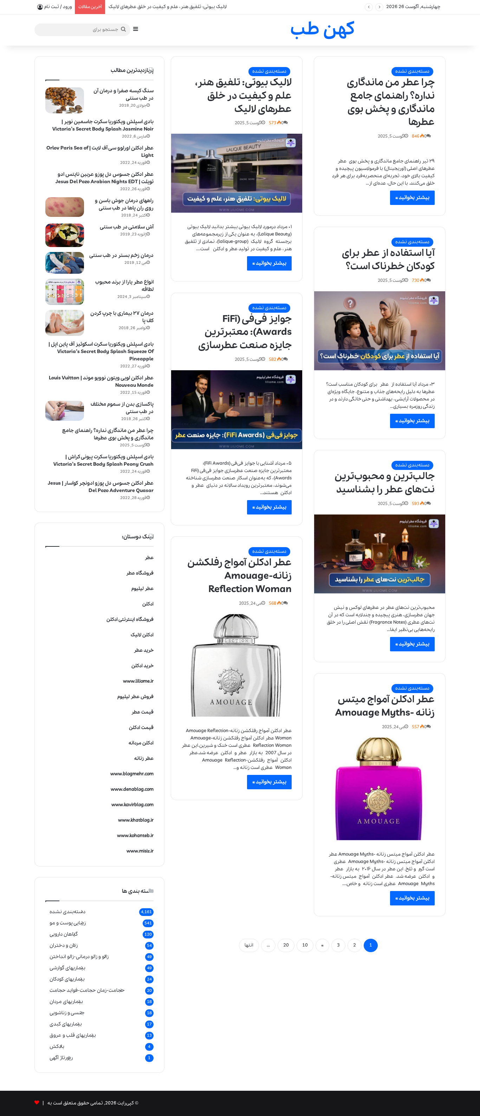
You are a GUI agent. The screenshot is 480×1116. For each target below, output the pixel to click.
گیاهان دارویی (64, 934)
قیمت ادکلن (141, 727)
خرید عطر (144, 650)
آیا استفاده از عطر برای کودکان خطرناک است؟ (388, 259)
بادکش (57, 1046)
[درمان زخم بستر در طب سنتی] (64, 263)
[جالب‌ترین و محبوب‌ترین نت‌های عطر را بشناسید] (379, 553)
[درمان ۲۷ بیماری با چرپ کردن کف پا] (64, 323)
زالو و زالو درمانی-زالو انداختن (79, 956)
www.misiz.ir (140, 851)
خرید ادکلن (142, 666)
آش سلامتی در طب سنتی (127, 227)
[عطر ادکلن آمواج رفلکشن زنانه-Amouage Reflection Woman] (236, 665)
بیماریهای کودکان (67, 979)
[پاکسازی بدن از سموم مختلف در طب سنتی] (64, 411)
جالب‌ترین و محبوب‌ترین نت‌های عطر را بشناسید (385, 483)
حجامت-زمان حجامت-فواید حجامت (87, 990)
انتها (249, 945)
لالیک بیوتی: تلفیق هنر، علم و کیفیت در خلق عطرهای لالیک (243, 96)
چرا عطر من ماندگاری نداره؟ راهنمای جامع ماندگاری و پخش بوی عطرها (391, 102)
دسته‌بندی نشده (412, 71)
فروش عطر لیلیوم (135, 696)
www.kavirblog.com (132, 805)
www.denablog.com (132, 789)
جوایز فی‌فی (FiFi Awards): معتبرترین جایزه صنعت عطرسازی (245, 332)
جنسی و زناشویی (67, 1012)
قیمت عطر (142, 712)
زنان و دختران (64, 945)
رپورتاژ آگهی (61, 1057)
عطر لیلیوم (142, 588)
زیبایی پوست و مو (68, 922)
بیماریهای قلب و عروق (73, 1035)
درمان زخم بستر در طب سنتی (121, 255)
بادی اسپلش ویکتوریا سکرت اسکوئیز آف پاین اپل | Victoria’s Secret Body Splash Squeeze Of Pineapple (101, 352)
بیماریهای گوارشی (67, 967)
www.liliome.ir (138, 681)
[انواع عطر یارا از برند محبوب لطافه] (64, 292)
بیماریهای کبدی (66, 1024)
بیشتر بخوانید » (412, 197)
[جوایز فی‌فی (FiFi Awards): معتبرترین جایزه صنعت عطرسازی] (236, 409)
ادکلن (148, 604)
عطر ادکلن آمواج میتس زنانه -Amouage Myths (385, 706)
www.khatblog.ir (136, 820)
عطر (149, 557)
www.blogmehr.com (132, 774)
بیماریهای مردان (66, 1001)
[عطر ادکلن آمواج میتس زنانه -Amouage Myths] (379, 789)
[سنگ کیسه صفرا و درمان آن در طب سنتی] (64, 100)
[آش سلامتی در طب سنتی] (64, 235)
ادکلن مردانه (141, 743)
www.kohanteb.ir (135, 835)
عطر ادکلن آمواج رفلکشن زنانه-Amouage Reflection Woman (239, 576)
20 (286, 945)
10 (305, 945)
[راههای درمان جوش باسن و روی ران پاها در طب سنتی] (64, 207)
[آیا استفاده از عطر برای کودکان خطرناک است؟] (379, 330)
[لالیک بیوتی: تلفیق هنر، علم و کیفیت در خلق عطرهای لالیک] (236, 173)
